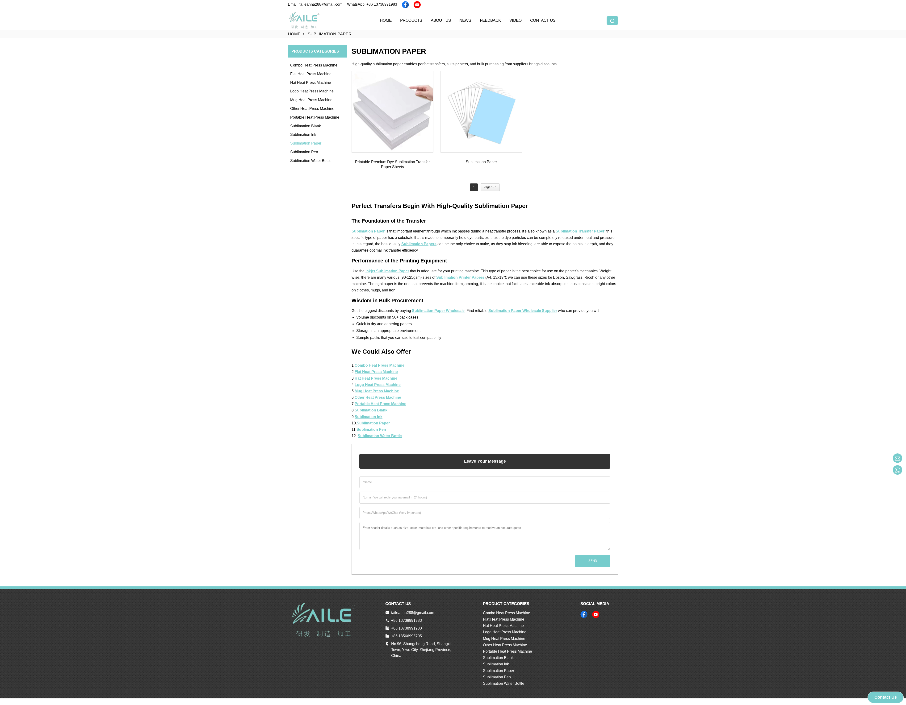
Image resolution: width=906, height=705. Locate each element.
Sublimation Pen (304, 152)
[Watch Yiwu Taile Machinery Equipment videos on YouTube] (417, 4)
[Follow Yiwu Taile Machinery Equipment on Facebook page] (405, 4)
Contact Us (885, 697)
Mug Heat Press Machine (311, 100)
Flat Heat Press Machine (310, 74)
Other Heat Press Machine (312, 109)
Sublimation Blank (305, 126)
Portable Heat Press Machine (314, 117)
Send (592, 561)
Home (294, 34)
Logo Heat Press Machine (312, 91)
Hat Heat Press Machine (310, 83)
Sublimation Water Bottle (310, 161)
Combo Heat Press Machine (313, 65)
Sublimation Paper (330, 34)
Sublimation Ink (303, 135)
